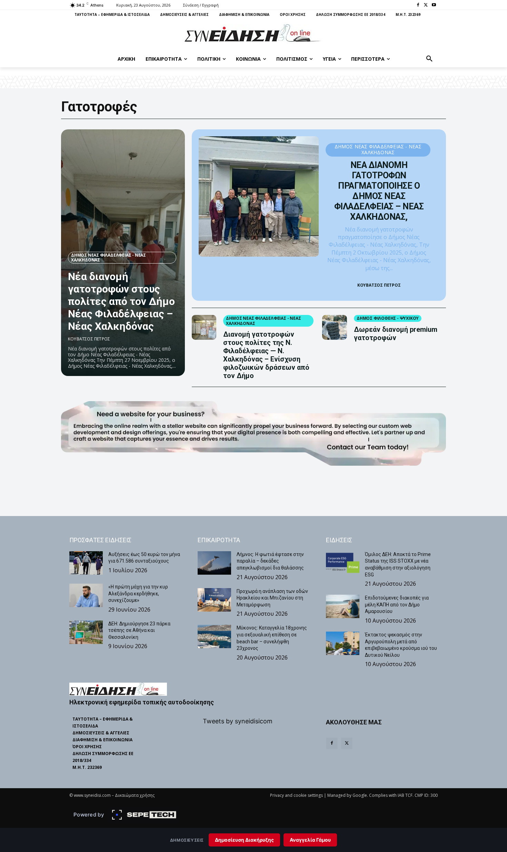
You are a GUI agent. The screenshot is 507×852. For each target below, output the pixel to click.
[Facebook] (418, 5)
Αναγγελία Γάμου (310, 840)
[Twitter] (426, 5)
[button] (429, 59)
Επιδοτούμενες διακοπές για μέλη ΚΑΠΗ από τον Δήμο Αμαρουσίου (397, 604)
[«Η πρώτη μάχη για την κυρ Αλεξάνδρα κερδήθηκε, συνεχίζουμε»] (86, 595)
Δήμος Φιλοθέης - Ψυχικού (388, 318)
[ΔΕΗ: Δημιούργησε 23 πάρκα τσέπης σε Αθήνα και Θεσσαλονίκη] (86, 632)
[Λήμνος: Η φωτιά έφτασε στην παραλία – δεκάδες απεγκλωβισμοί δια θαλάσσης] (214, 563)
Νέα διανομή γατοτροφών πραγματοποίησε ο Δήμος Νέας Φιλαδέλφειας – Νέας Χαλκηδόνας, (379, 191)
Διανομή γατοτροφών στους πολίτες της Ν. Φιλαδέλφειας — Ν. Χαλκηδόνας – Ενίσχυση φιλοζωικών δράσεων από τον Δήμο (266, 355)
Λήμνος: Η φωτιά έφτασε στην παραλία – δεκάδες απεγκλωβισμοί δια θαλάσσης (270, 561)
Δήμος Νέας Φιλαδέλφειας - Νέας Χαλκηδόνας (108, 257)
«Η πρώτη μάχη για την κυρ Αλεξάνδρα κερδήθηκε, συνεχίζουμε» (138, 593)
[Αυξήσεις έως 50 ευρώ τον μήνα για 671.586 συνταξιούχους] (86, 563)
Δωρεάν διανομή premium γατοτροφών (395, 333)
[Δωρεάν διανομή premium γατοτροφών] (334, 327)
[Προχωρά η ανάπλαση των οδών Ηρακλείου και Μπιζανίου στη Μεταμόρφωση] (214, 600)
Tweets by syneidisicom (237, 721)
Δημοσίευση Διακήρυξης (244, 840)
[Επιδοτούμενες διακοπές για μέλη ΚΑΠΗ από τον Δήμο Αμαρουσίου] (342, 606)
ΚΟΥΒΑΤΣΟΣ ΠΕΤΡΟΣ (89, 339)
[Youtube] (434, 5)
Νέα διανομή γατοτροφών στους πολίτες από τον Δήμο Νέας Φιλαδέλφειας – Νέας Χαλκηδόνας (121, 301)
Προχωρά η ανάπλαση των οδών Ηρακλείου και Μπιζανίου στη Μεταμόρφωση (272, 597)
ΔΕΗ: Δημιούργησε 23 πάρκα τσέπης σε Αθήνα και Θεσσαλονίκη (139, 630)
